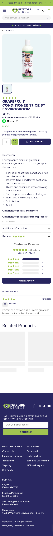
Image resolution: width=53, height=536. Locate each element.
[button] (9, 98)
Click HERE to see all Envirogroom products (25, 216)
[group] (26, 58)
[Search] (46, 18)
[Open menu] (4, 10)
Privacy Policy (7, 526)
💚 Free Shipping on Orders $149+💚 (27, 25)
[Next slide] (50, 3)
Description (8, 155)
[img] (8, 299)
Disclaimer (30, 526)
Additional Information (14, 228)
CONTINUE (26, 432)
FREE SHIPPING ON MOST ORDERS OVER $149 (26, 3)
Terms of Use (19, 526)
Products (9, 30)
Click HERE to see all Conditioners (20, 210)
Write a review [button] (26, 280)
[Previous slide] (2, 3)
